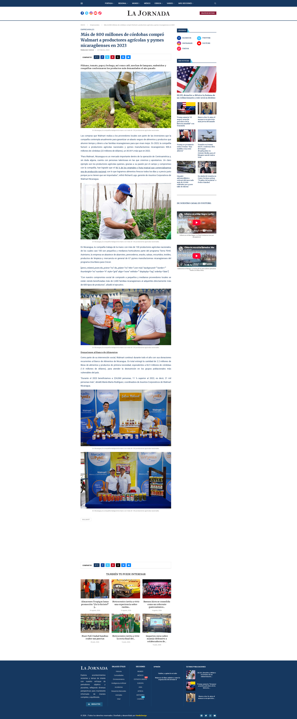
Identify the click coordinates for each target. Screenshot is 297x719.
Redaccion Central (87, 50)
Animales (118, 695)
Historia (119, 671)
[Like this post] (97, 57)
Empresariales (94, 25)
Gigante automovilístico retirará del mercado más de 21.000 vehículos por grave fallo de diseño (185, 181)
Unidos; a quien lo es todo (167, 673)
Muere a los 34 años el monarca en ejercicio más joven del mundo (206, 119)
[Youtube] (95, 13)
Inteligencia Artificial (118, 683)
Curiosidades (118, 675)
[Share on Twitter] (107, 57)
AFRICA (140, 691)
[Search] (215, 3)
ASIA (140, 687)
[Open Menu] (82, 3)
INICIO (83, 25)
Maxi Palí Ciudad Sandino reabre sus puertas (95, 637)
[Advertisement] (126, 542)
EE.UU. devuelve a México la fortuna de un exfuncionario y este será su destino (196, 96)
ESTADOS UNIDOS (140, 679)
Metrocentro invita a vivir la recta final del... (125, 637)
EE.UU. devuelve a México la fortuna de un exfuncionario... (207, 675)
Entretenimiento (118, 679)
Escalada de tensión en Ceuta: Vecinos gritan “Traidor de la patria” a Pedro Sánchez (207, 179)
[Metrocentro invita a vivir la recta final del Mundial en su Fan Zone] (126, 623)
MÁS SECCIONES (185, 3)
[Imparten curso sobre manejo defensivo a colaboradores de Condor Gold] (156, 623)
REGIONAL (122, 3)
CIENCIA (158, 3)
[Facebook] (82, 13)
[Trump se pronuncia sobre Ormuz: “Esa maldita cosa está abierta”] (186, 135)
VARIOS (170, 3)
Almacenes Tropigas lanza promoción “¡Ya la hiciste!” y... (95, 604)
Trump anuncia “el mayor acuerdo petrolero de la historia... (206, 686)
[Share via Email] (128, 57)
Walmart (86, 519)
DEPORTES (140, 695)
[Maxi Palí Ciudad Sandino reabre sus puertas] (95, 623)
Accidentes (119, 687)
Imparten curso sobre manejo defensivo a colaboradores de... (157, 639)
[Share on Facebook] (102, 57)
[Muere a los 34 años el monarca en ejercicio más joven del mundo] (207, 108)
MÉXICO (147, 3)
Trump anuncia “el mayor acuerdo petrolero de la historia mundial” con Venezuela (185, 121)
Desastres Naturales (118, 691)
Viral (118, 699)
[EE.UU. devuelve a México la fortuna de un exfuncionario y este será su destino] (196, 79)
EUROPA (140, 683)
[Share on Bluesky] (123, 57)
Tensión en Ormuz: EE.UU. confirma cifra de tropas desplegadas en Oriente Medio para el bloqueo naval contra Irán (206, 151)
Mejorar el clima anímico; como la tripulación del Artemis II (167, 679)
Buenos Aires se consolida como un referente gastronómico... (157, 604)
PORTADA (109, 3)
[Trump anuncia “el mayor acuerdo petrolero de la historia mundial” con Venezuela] (186, 108)
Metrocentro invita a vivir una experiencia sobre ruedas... (125, 604)
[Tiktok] (100, 13)
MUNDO (135, 3)
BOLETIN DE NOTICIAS (208, 13)
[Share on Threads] (118, 57)
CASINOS (140, 699)
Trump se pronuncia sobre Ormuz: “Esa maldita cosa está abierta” (185, 148)
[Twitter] (86, 13)
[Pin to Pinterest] (112, 57)
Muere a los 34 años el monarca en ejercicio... (206, 697)
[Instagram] (91, 13)
